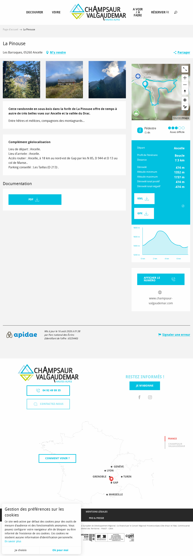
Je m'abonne (144, 385)
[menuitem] (35, 12)
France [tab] (172, 438)
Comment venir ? (57, 458)
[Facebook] (139, 397)
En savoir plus (13, 541)
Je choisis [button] (21, 550)
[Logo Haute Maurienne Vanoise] (48, 373)
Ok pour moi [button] (60, 550)
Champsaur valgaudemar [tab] (176, 445)
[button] (175, 12)
